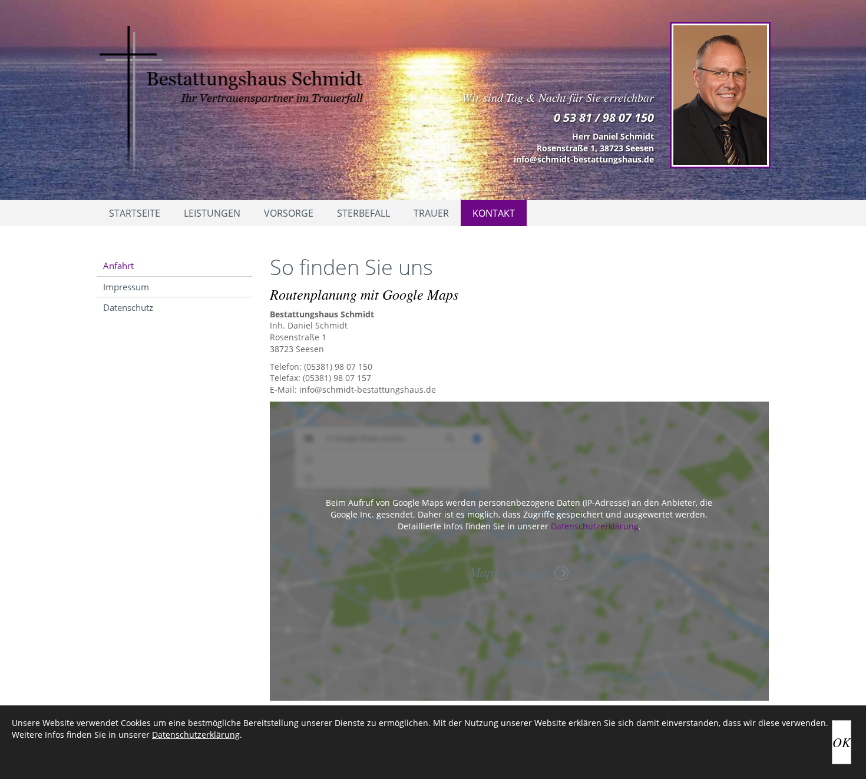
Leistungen (212, 213)
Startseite (134, 213)
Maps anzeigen (509, 572)
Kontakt (493, 213)
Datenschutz (128, 307)
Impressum (126, 287)
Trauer (431, 213)
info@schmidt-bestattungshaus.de (584, 159)
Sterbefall (363, 213)
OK (841, 742)
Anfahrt (118, 265)
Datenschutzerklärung (595, 526)
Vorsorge (288, 213)
